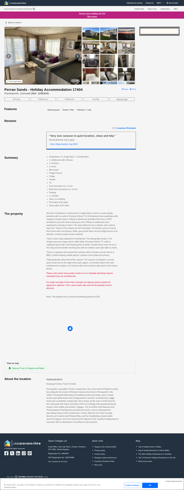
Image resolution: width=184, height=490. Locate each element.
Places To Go (152, 9)
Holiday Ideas (165, 9)
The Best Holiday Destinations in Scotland (154, 454)
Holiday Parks (139, 9)
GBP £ (159, 3)
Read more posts (145, 461)
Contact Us (150, 3)
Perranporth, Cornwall (26, 93)
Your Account (173, 3)
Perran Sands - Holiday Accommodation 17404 (43, 90)
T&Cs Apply (92, 17)
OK (150, 485)
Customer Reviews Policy (105, 461)
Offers (176, 9)
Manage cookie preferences (106, 458)
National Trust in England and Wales (28, 368)
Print (134, 89)
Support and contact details (105, 447)
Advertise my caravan (134, 3)
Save (126, 89)
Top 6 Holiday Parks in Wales (149, 447)
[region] (92, 484)
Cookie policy (100, 454)
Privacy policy (100, 450)
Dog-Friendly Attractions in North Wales (153, 450)
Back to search (14, 23)
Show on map (122, 99)
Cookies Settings (132, 485)
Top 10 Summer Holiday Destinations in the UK (156, 458)
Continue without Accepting (173, 481)
